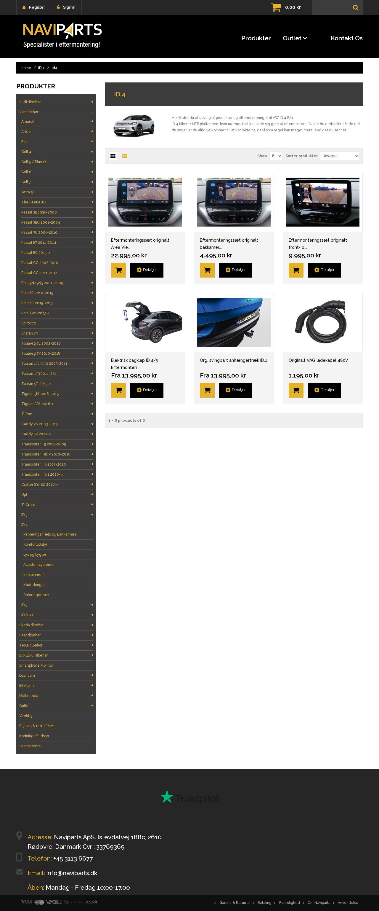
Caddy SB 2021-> (57, 434)
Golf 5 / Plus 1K (57, 162)
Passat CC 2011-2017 (57, 272)
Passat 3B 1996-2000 (57, 212)
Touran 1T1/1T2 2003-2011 (57, 363)
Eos (57, 141)
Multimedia (56, 695)
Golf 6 (57, 172)
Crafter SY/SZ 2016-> (57, 484)
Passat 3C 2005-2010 (57, 232)
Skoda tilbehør (56, 625)
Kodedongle (34, 585)
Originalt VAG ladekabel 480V (318, 360)
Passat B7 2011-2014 (57, 242)
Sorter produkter (301, 156)
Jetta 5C (57, 192)
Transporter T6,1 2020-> (57, 474)
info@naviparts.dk (71, 873)
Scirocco (57, 323)
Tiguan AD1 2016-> (57, 404)
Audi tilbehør (56, 102)
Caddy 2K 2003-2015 (57, 424)
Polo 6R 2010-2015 (57, 293)
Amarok (57, 121)
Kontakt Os (347, 38)
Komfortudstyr (35, 544)
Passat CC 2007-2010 (57, 262)
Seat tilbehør (56, 635)
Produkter (256, 38)
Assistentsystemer (39, 565)
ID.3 (57, 514)
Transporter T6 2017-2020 (57, 464)
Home (26, 68)
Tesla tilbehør (56, 645)
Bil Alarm (56, 685)
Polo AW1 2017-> (57, 313)
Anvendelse (348, 903)
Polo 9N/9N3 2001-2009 (57, 283)
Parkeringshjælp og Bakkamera (49, 534)
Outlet (292, 38)
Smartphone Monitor (36, 665)
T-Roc (57, 414)
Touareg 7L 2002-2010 (57, 343)
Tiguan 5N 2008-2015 (57, 393)
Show (262, 156)
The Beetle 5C (57, 202)
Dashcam (56, 675)
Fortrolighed (289, 903)
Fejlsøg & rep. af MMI (36, 726)
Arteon (57, 131)
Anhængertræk (36, 595)
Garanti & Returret (234, 903)
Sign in (69, 7)
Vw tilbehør (56, 112)
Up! (57, 494)
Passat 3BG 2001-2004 (57, 222)
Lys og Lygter (34, 554)
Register (37, 7)
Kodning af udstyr (34, 736)
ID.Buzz (57, 615)
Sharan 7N (57, 333)
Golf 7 (57, 182)
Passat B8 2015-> (57, 252)
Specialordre (30, 746)
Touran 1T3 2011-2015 (57, 373)
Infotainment (34, 575)
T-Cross (57, 504)
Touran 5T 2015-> (57, 383)
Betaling (265, 903)
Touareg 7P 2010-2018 (57, 353)
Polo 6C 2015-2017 (57, 303)
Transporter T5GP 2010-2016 (57, 454)
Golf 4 (57, 152)
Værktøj (25, 716)
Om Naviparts (319, 903)
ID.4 (41, 68)
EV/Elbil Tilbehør (56, 655)
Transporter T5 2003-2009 (57, 444)
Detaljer (150, 269)
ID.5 (57, 605)
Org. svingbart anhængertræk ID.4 (234, 360)
